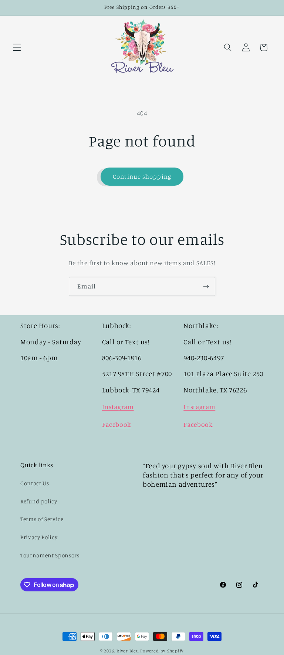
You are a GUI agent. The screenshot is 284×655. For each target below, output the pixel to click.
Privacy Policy (38, 537)
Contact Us (34, 483)
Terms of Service (42, 519)
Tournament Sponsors (50, 555)
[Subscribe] (206, 286)
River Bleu (128, 651)
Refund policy (38, 501)
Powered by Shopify (162, 651)
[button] (17, 47)
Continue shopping (142, 176)
